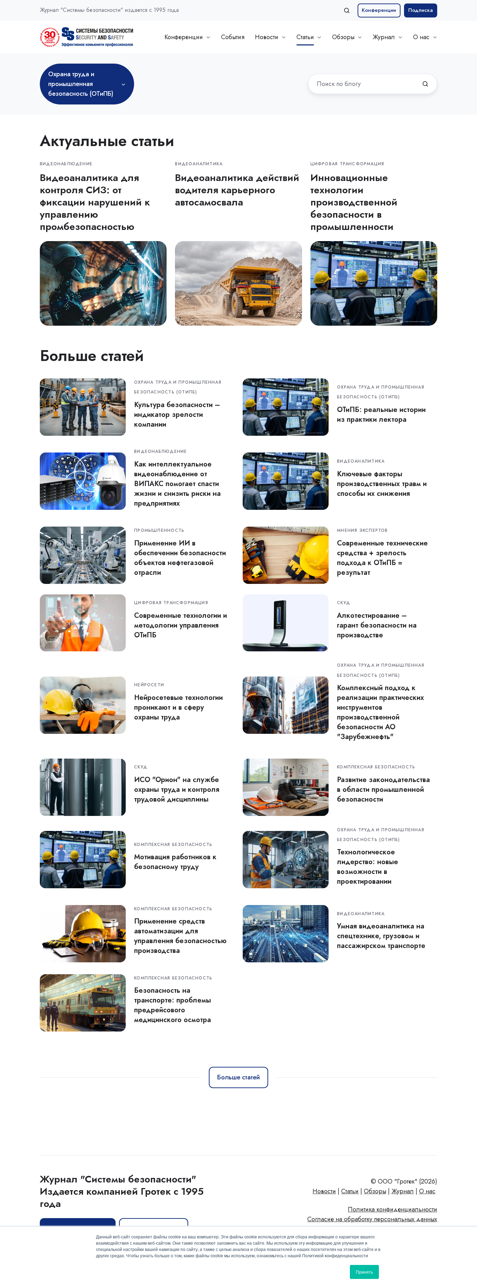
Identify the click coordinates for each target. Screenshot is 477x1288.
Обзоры (343, 37)
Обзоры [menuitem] (375, 1191)
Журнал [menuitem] (402, 1191)
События (232, 37)
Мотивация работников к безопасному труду (175, 861)
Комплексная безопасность (376, 767)
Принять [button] (364, 1272)
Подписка (420, 10)
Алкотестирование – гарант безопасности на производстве (377, 625)
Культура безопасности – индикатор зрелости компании (177, 414)
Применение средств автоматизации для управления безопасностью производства (180, 935)
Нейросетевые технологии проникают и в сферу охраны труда (178, 707)
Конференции (379, 10)
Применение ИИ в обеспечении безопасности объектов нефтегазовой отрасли (180, 557)
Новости (266, 37)
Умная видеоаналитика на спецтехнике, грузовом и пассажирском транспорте (381, 935)
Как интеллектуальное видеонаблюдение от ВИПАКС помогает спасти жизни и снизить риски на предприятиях (177, 483)
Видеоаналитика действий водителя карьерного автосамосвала (237, 190)
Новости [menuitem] (324, 1191)
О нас (421, 37)
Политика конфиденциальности (392, 1209)
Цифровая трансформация (347, 164)
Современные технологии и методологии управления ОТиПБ (180, 625)
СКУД (343, 603)
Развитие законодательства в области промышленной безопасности (383, 789)
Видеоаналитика (198, 164)
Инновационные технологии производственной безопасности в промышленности (353, 202)
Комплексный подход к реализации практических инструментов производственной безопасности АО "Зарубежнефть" (380, 712)
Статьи (305, 37)
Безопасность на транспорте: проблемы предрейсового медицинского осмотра (172, 1005)
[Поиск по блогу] (425, 83)
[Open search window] (346, 10)
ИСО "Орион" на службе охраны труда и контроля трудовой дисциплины (176, 789)
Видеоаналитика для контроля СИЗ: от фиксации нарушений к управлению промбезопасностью (95, 202)
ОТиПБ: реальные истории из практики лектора (381, 414)
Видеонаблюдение (66, 164)
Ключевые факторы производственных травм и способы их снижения (382, 483)
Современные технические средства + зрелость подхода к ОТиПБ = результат (382, 557)
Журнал (384, 37)
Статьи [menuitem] (350, 1191)
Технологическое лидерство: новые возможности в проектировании (367, 866)
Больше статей (238, 1077)
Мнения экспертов (362, 530)
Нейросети (149, 685)
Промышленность (159, 530)
